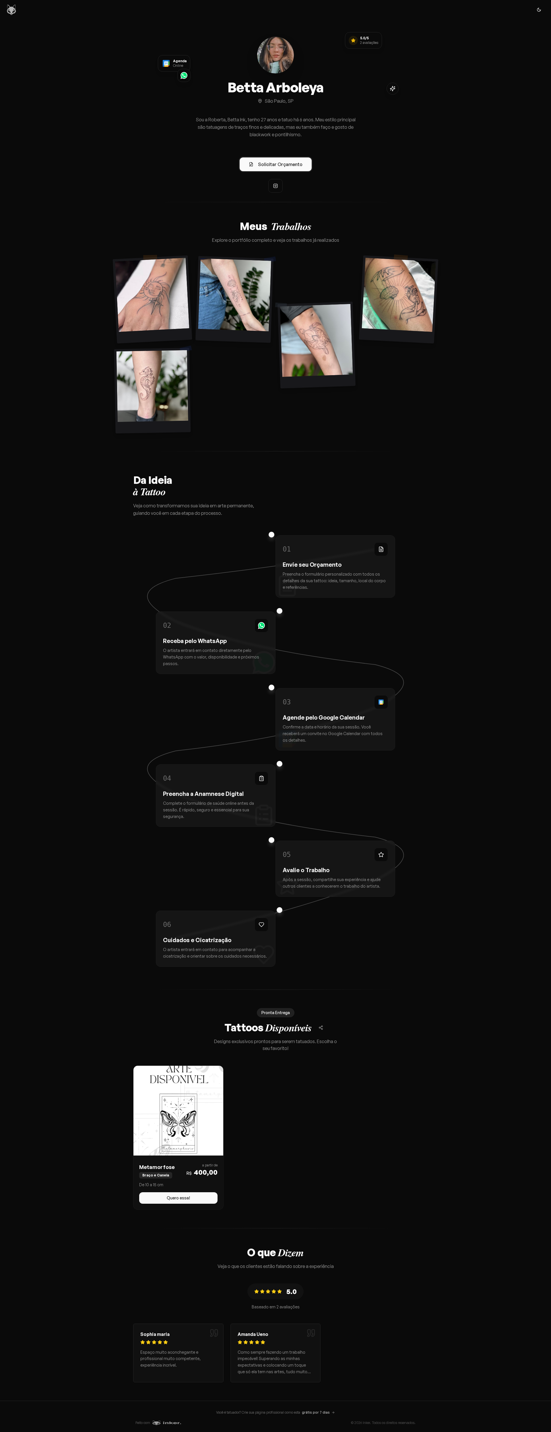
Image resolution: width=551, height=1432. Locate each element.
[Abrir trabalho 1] (152, 299)
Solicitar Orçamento (280, 164)
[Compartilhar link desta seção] (321, 1027)
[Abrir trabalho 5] (152, 391)
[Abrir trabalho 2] (234, 299)
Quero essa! (178, 1197)
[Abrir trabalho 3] (316, 345)
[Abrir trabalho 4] (398, 299)
